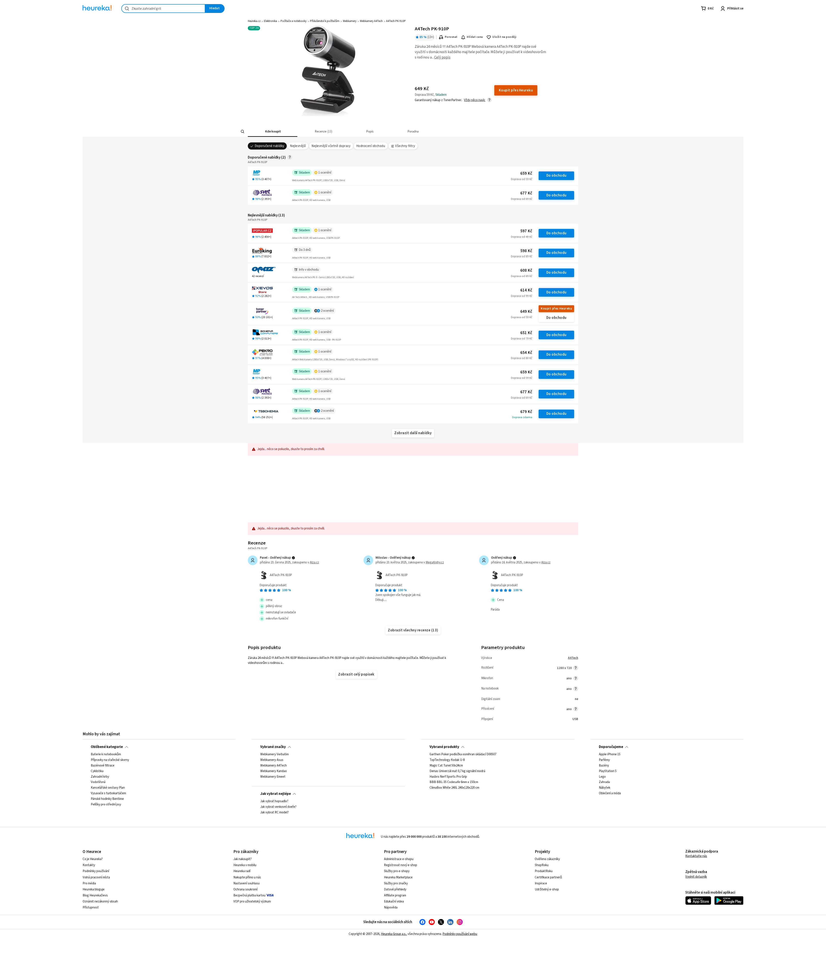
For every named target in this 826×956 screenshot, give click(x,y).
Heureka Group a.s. (393, 934)
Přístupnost (91, 907)
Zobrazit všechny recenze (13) (413, 630)
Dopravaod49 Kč (521, 237)
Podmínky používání (96, 871)
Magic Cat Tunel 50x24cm (446, 765)
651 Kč (526, 333)
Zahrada (604, 782)
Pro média (89, 883)
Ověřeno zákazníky (547, 859)
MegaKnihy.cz (435, 562)
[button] (272, 131)
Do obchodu (556, 175)
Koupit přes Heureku (556, 308)
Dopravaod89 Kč (521, 256)
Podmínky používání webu (459, 934)
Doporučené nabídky (269, 146)
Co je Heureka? (93, 859)
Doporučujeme (611, 746)
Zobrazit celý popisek (356, 674)
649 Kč (526, 312)
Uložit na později (504, 37)
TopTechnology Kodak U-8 (447, 760)
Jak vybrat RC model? (274, 812)
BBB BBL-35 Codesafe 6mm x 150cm (454, 782)
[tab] (272, 131)
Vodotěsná (98, 782)
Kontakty (89, 865)
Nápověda (391, 907)
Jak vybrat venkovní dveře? (278, 807)
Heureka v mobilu (244, 865)
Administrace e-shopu (398, 859)
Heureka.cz (254, 21)
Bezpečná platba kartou (249, 895)
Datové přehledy (395, 889)
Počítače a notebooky (293, 21)
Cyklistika (97, 771)
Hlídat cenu (475, 37)
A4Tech (573, 658)
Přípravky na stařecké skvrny (110, 760)
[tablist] (390, 131)
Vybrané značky (273, 746)
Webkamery (349, 21)
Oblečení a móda (610, 793)
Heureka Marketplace (398, 877)
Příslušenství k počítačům (324, 21)
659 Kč (526, 173)
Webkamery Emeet (272, 777)
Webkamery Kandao (273, 771)
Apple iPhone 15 (609, 754)
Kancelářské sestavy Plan (108, 788)
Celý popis (442, 57)
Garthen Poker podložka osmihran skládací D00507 (463, 754)
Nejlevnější (298, 146)
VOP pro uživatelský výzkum (252, 901)
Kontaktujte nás (696, 856)
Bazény (604, 765)
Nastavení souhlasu (246, 883)
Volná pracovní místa (96, 877)
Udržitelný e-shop (547, 889)
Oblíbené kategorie (107, 746)
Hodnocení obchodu (370, 146)
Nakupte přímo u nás (247, 877)
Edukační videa (394, 901)
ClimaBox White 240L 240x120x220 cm (454, 788)
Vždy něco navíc (474, 100)
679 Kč (526, 412)
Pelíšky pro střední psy (106, 804)
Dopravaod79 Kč (521, 339)
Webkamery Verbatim (274, 754)
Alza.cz (314, 562)
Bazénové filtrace (102, 765)
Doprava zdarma (522, 417)
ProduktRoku (544, 871)
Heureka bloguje (94, 889)
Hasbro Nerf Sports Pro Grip (448, 777)
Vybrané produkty (444, 746)
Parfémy (604, 760)
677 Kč (526, 193)
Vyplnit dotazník (696, 876)
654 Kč (526, 353)
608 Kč (526, 270)
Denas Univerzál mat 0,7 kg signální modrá (457, 771)
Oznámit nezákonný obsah (100, 901)
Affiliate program (395, 895)
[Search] (243, 132)
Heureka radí (241, 871)
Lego (602, 777)
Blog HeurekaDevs (95, 895)
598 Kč (526, 251)
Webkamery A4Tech (371, 21)
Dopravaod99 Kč (521, 296)
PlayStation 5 (607, 771)
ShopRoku (542, 865)
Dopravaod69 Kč (521, 199)
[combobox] (163, 8)
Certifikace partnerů (548, 877)
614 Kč (526, 290)
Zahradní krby (100, 777)
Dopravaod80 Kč (521, 358)
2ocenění (327, 310)
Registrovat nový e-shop (400, 865)
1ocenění (324, 172)
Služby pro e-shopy (397, 871)
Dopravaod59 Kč (521, 179)
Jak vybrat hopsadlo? (274, 801)
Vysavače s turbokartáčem (108, 793)
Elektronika (270, 21)
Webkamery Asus (271, 760)
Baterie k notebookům (106, 754)
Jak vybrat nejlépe (275, 793)
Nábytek (604, 788)
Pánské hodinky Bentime (107, 799)
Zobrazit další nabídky (413, 433)
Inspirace (541, 883)
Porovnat (451, 37)
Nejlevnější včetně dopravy (330, 146)
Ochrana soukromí (245, 889)
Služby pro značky (396, 883)
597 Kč (526, 231)
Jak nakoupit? (242, 859)
